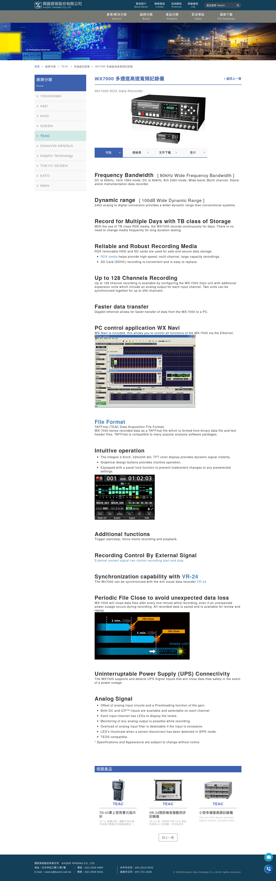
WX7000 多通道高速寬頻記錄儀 (129, 78)
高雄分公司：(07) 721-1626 (136, 872)
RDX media (109, 256)
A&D (44, 106)
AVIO (44, 116)
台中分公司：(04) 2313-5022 (136, 867)
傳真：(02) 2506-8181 (90, 872)
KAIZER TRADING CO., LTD (78, 863)
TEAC (45, 136)
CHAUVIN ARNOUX (56, 146)
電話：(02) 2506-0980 (90, 867)
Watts (45, 185)
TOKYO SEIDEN (54, 166)
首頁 (38, 66)
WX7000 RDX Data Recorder (119, 91)
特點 (109, 152)
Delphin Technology (56, 156)
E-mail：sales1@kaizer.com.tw (53, 872)
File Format (110, 421)
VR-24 (190, 576)
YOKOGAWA (50, 96)
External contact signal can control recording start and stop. (139, 560)
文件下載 (165, 152)
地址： (50, 867)
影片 (193, 152)
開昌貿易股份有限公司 (47, 863)
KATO (45, 176)
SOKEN (46, 126)
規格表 (136, 152)
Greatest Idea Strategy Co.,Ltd (200, 872)
